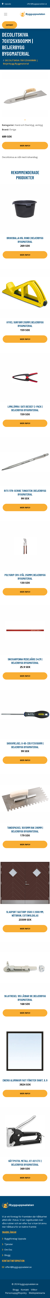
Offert (9, 25)
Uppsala (8, 4)
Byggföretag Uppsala (15, 1238)
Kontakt (25, 1289)
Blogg (7, 1255)
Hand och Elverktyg (24, 125)
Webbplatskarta (37, 1293)
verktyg (39, 125)
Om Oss (8, 1249)
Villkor (34, 1289)
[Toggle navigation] (5, 14)
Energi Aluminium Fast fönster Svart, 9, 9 (25, 1080)
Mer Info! (25, 145)
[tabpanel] (25, 94)
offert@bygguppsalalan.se (37, 4)
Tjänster (8, 1244)
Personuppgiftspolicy (16, 1293)
